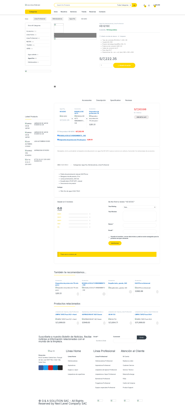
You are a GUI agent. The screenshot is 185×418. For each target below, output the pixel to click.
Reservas (92, 12)
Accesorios (77, 109)
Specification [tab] (115, 100)
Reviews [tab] (128, 100)
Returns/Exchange (128, 374)
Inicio (56, 12)
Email (110, 230)
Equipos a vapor (73, 370)
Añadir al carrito (125, 65)
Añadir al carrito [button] (77, 294)
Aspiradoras (85, 312)
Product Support (128, 387)
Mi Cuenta (126, 356)
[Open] (50, 5)
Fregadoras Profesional (102, 383)
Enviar (142, 337)
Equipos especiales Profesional (105, 387)
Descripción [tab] (101, 100)
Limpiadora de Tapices (61, 312)
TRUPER (30, 45)
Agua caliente (33, 54)
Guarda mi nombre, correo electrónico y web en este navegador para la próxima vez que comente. (135, 237)
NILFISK (30, 41)
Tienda (84, 12)
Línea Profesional (39, 19)
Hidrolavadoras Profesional (103, 361)
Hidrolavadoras (57, 19)
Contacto (102, 12)
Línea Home (31, 34)
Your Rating (112, 206)
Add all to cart (141, 117)
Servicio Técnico (128, 370)
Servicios (73, 12)
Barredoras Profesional (102, 378)
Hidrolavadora (33, 62)
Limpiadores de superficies (76, 374)
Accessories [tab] (87, 100)
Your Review (112, 211)
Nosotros (64, 12)
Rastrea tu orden (128, 361)
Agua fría (72, 19)
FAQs (124, 378)
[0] (144, 5)
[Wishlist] (149, 5)
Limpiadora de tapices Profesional (106, 370)
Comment (116, 336)
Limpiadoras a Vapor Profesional (105, 374)
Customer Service (128, 365)
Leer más (104, 294)
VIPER (29, 48)
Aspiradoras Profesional (102, 365)
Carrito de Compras (129, 383)
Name (110, 224)
